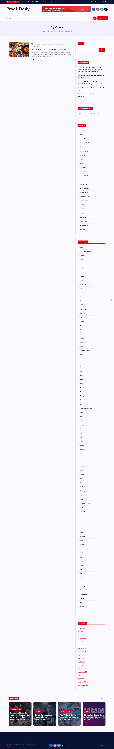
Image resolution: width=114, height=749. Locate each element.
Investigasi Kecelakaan (86, 408)
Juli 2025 (82, 155)
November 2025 (84, 147)
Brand (81, 292)
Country (82, 321)
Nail (81, 482)
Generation (83, 379)
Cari (80, 44)
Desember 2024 (84, 184)
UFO (81, 590)
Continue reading (36, 59)
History (82, 396)
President (82, 511)
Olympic (82, 495)
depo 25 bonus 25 (83, 658)
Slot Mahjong (82, 648)
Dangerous (83, 325)
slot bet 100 (81, 628)
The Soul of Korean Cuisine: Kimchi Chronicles (59, 31)
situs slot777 (81, 655)
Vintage (82, 598)
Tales (81, 573)
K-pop (81, 420)
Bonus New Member (83, 651)
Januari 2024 (83, 229)
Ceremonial (83, 309)
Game (81, 375)
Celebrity (82, 305)
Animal (82, 255)
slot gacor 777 (82, 682)
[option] (20, 714)
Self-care (82, 536)
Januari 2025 (83, 180)
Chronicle (45, 44)
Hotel (81, 404)
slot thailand (81, 661)
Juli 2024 (82, 204)
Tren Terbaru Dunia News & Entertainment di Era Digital (69, 717)
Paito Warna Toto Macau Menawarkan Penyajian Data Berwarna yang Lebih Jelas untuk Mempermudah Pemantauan (90, 69)
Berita (81, 280)
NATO (81, 486)
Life (81, 441)
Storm (81, 561)
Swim (81, 565)
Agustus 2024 (84, 200)
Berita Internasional (85, 284)
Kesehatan (83, 429)
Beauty (82, 276)
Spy (81, 557)
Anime (81, 259)
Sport (81, 553)
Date (81, 330)
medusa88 (81, 678)
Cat (81, 301)
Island (81, 412)
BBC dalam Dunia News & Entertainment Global (94, 717)
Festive (82, 363)
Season (82, 528)
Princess (82, 520)
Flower (81, 367)
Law (81, 437)
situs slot (80, 668)
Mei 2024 (82, 213)
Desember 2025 (84, 143)
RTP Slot (80, 631)
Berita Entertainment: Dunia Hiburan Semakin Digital (44, 717)
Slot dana (80, 641)
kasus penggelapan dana (87, 425)
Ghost (81, 383)
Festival (82, 358)
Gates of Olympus (83, 685)
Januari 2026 (83, 138)
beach (81, 272)
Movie (81, 470)
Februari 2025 (84, 176)
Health (82, 387)
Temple (82, 582)
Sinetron (82, 544)
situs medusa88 (82, 672)
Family (81, 354)
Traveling (82, 586)
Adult (81, 247)
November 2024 (84, 188)
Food (81, 371)
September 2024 (84, 196)
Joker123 (80, 645)
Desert (82, 334)
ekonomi (82, 346)
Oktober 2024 (84, 192)
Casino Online (82, 638)
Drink (81, 342)
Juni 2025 (82, 159)
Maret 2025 (83, 171)
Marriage (82, 458)
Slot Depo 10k (82, 635)
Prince (81, 515)
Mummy (82, 474)
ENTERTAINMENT (85, 350)
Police (81, 507)
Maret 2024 (83, 221)
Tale (81, 569)
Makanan (82, 445)
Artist (81, 268)
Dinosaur (82, 338)
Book (81, 288)
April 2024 (83, 217)
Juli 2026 (82, 130)
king (81, 433)
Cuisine (51, 44)
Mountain (82, 466)
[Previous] (101, 698)
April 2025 (83, 167)
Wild (81, 602)
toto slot (80, 665)
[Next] (104, 698)
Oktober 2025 (84, 151)
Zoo (81, 610)
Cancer (82, 297)
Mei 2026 (82, 134)
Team (81, 577)
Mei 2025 (82, 163)
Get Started (102, 18)
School (81, 524)
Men (81, 462)
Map (81, 453)
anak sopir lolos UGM (86, 251)
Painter (82, 499)
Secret (81, 532)
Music (81, 478)
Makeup (82, 449)
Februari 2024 (84, 225)
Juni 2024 (82, 209)
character (82, 313)
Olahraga (82, 491)
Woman (82, 606)
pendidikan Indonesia (86, 503)
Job (81, 416)
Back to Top (103, 745)
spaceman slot (84, 548)
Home (9, 18)
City (81, 317)
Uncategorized (84, 594)
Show (81, 540)
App (81, 263)
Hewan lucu (83, 391)
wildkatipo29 (37, 44)
